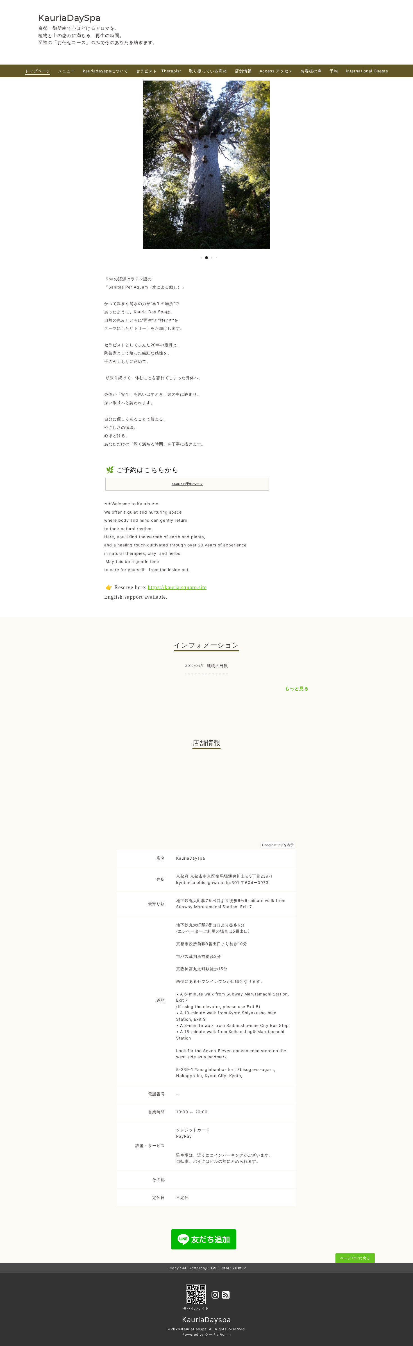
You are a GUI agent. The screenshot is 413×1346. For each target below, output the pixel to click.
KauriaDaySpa (69, 18)
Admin (225, 1334)
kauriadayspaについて (105, 70)
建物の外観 (217, 665)
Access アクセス (276, 70)
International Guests (367, 70)
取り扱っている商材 (208, 70)
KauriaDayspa (206, 1319)
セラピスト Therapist (158, 70)
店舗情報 (243, 70)
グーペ (210, 1334)
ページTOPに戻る (355, 1258)
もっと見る (297, 688)
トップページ (37, 70)
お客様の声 (311, 70)
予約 (334, 70)
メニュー (66, 70)
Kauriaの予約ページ (187, 484)
